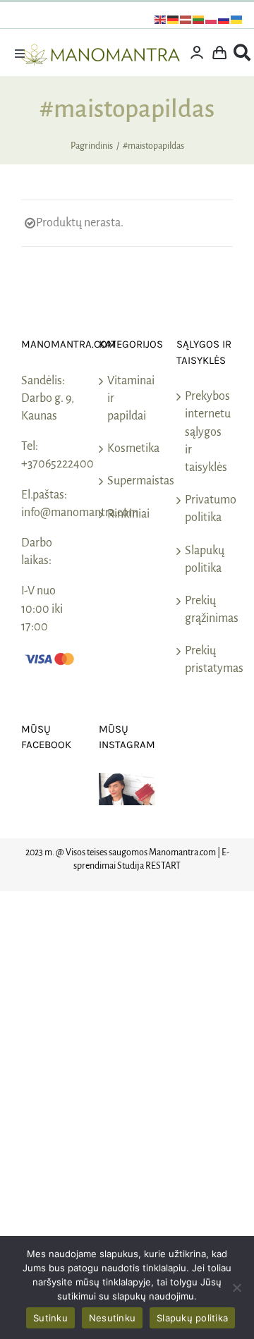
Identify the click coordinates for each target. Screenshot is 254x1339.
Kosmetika (127, 448)
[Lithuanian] (199, 19)
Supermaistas (127, 481)
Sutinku (50, 1317)
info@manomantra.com (79, 512)
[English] (161, 19)
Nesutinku (112, 1317)
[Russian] (224, 19)
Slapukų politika (204, 559)
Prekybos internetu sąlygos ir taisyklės (205, 432)
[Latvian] (186, 19)
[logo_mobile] (100, 50)
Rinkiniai (127, 514)
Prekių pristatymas (205, 659)
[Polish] (211, 19)
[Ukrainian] (237, 19)
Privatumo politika (205, 509)
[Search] (242, 53)
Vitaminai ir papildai (127, 398)
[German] (173, 19)
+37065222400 (57, 464)
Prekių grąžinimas (205, 609)
